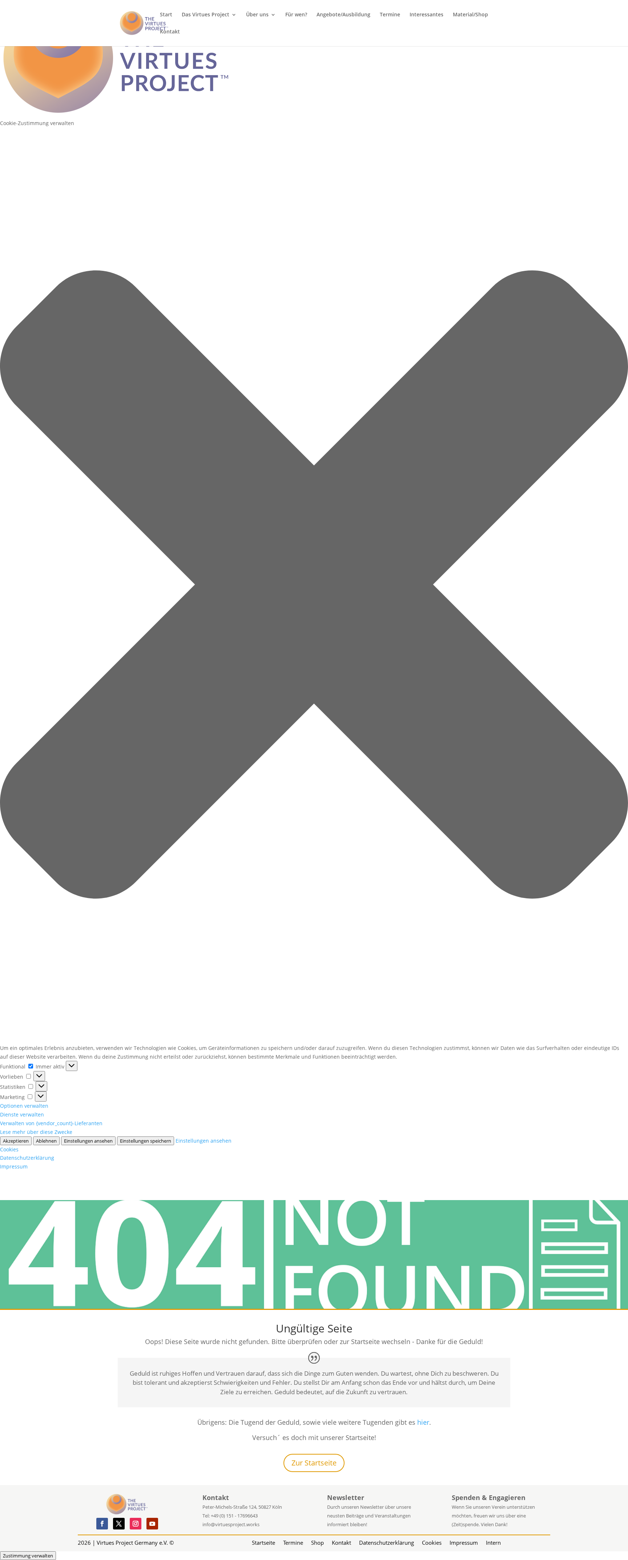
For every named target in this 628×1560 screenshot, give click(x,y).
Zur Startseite (314, 1463)
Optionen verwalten (24, 1105)
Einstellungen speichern (145, 1141)
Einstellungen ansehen (88, 1141)
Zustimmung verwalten (28, 1555)
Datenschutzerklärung (27, 1157)
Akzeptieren (16, 1141)
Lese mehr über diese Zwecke (36, 1131)
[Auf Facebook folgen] (102, 1523)
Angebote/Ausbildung (343, 15)
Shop (317, 1542)
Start (166, 15)
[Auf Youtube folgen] (152, 1523)
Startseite (263, 1542)
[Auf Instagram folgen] (135, 1523)
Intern (493, 1542)
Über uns (257, 15)
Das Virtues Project (205, 15)
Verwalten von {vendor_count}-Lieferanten (51, 1123)
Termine (390, 15)
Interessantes (426, 15)
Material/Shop (470, 15)
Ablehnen (46, 1141)
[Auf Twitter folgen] (119, 1523)
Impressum (14, 1166)
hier (423, 1422)
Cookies (9, 1149)
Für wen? (296, 15)
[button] (314, 586)
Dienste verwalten (22, 1114)
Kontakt (170, 32)
